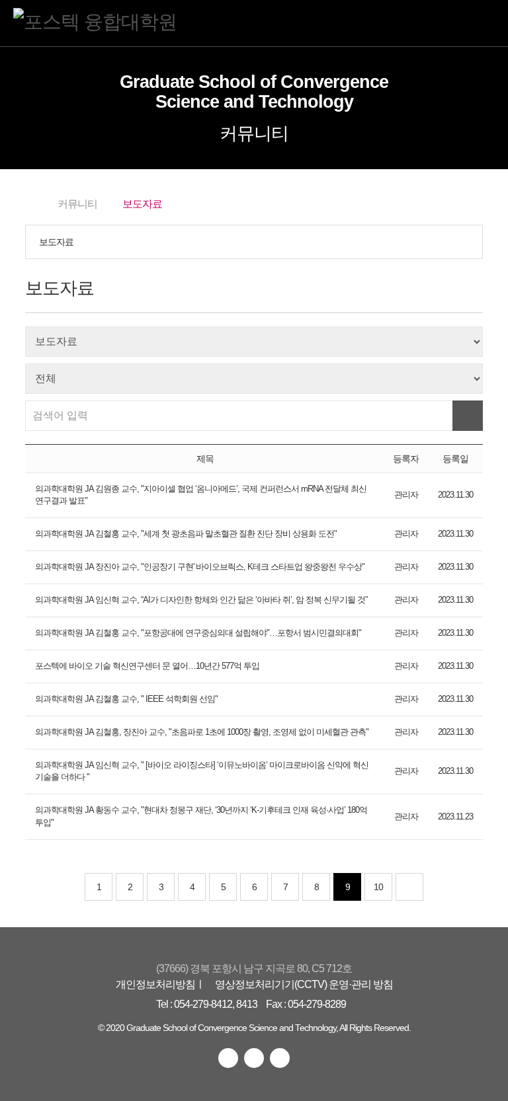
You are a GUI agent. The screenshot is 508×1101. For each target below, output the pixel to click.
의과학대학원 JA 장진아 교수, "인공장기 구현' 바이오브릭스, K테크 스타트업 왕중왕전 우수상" (199, 567)
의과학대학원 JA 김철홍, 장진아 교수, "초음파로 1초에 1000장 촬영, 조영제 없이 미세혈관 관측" (201, 732)
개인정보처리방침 (155, 984)
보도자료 (56, 242)
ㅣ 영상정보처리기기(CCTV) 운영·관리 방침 (294, 984)
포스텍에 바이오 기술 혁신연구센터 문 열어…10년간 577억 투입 (147, 666)
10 (378, 887)
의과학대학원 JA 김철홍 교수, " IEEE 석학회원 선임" (126, 699)
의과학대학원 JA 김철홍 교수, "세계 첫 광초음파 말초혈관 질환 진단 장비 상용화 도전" (186, 534)
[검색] (467, 415)
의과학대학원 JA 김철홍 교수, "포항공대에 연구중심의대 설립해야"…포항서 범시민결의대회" (198, 633)
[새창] (228, 1058)
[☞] (409, 887)
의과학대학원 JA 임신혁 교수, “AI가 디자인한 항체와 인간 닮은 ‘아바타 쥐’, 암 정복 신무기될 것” (201, 600)
